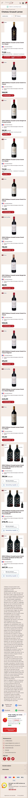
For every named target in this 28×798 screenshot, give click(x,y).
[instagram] (8, 758)
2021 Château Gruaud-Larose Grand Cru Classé (14, 200)
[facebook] (4, 758)
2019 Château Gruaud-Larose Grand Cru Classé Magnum (14, 352)
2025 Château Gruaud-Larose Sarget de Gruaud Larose (14, 121)
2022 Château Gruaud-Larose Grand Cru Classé (13, 428)
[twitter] (12, 758)
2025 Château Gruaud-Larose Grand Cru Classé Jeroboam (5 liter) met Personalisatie (13, 557)
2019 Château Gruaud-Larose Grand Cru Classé (14, 83)
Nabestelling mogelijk (11, 485)
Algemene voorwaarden (9, 795)
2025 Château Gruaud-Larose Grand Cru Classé (13, 43)
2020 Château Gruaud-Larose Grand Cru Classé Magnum (13, 390)
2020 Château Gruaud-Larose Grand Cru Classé (13, 238)
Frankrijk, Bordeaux (8, 46)
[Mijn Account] (23, 3)
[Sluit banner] (25, 714)
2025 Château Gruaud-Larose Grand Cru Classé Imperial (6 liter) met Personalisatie (13, 512)
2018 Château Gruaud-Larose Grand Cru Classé (14, 314)
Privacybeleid (20, 795)
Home (3, 9)
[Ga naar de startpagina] (9, 3)
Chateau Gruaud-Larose (10, 9)
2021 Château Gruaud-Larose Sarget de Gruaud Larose (14, 276)
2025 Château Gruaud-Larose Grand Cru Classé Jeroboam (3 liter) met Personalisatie (13, 467)
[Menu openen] (2, 2)
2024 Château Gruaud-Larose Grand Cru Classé (13, 160)
